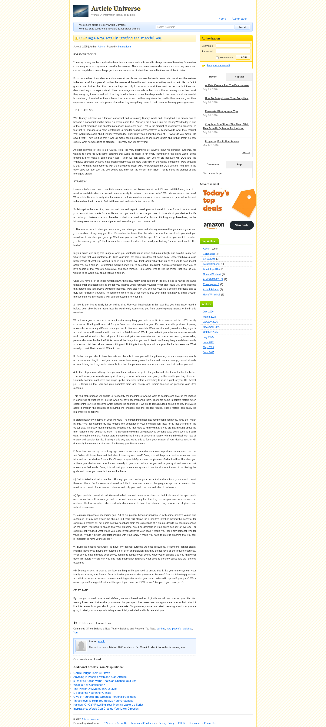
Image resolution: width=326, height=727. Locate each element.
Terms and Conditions (143, 723)
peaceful (176, 628)
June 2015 (208, 352)
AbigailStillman (211, 289)
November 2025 (211, 327)
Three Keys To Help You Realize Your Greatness (103, 700)
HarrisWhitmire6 (211, 294)
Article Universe (115, 10)
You (75, 632)
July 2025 (208, 337)
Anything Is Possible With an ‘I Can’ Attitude (100, 676)
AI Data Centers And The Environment (227, 85)
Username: (208, 45)
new (169, 628)
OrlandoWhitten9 (212, 274)
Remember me (226, 57)
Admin (101, 46)
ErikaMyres (209, 258)
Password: (207, 51)
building (161, 628)
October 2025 (210, 332)
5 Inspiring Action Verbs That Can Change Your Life (104, 680)
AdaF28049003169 (213, 279)
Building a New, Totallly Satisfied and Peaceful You (120, 38)
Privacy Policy (166, 723)
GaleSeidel (209, 253)
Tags (239, 164)
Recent (213, 76)
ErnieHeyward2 (211, 284)
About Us (122, 723)
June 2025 (208, 342)
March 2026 (209, 316)
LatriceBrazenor (211, 264)
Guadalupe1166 (211, 269)
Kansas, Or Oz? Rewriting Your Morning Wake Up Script (108, 704)
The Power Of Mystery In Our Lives (95, 688)
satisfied (187, 628)
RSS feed (108, 723)
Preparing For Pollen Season (222, 141)
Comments (213, 164)
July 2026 (208, 311)
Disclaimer (194, 723)
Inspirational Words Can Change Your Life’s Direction (105, 708)
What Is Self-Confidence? (89, 684)
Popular (239, 76)
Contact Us (210, 723)
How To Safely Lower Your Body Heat (226, 98)
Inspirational (124, 46)
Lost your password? (218, 65)
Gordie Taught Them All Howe (91, 672)
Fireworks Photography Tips (221, 111)
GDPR (181, 723)
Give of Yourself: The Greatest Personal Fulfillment (104, 696)
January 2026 (210, 321)
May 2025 (208, 347)
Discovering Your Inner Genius (92, 692)
